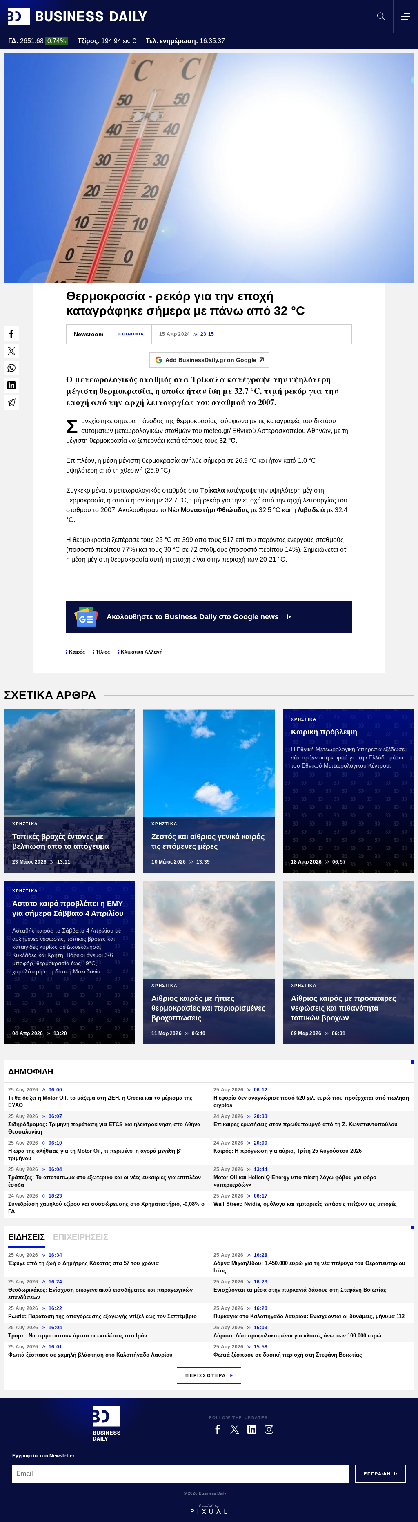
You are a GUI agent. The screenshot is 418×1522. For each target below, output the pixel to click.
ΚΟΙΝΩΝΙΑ (131, 334)
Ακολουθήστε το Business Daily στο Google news (193, 617)
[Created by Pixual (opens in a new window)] (209, 1509)
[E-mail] (11, 402)
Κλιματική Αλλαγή (141, 652)
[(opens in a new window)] (11, 333)
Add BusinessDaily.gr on (210, 360)
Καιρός (77, 652)
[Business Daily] (77, 16)
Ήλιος (103, 652)
